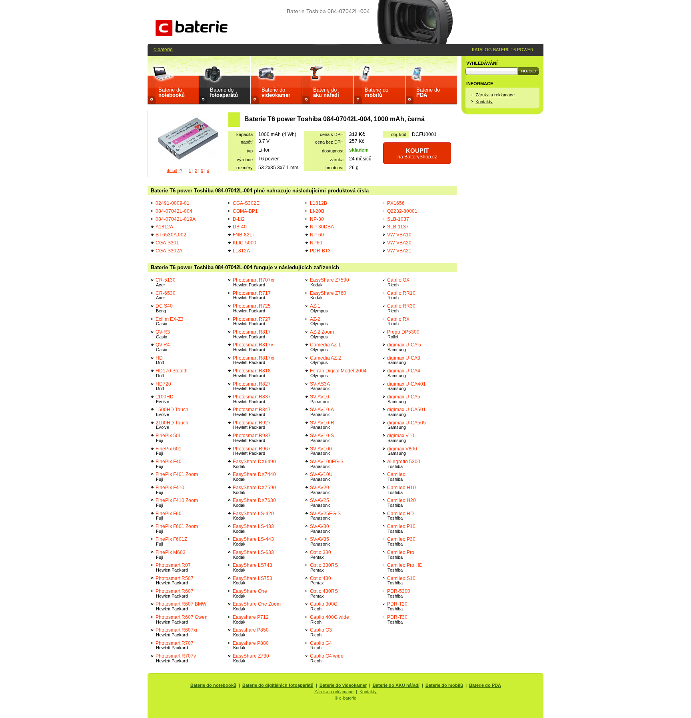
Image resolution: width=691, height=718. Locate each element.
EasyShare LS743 (252, 567)
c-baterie (163, 49)
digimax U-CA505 (406, 425)
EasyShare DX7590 (254, 490)
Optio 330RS (324, 567)
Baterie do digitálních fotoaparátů (278, 685)
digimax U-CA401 (406, 386)
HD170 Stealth (172, 373)
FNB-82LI (243, 234)
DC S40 (164, 308)
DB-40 (240, 226)
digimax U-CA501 (406, 412)
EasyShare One (250, 593)
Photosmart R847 (252, 412)
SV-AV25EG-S (325, 516)
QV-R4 (163, 347)
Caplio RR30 (401, 308)
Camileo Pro (400, 555)
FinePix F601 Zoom (177, 529)
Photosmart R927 (252, 425)
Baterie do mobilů (444, 685)
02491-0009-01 (173, 203)
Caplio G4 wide (327, 658)
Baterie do (171, 92)
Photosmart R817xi (253, 360)
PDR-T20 (397, 606)
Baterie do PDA (485, 685)
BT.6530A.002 (171, 234)
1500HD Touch (172, 412)
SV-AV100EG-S (327, 464)
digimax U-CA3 (403, 360)
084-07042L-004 (174, 211)
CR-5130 (166, 282)
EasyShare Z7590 (329, 282)
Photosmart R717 (252, 295)
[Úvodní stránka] (192, 34)
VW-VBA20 (399, 242)
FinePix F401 (170, 464)
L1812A (241, 250)
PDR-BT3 (320, 250)
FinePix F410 (170, 490)
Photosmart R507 (175, 581)
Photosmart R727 (252, 321)
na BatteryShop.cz (417, 153)
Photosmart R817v (253, 347)
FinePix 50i (168, 438)
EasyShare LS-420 (253, 516)
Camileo (396, 477)
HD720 (163, 386)
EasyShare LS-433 (253, 529)
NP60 (316, 242)
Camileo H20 (401, 503)
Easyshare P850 (251, 632)
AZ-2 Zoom (322, 334)
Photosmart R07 (173, 567)
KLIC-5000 (244, 242)
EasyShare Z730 (251, 658)
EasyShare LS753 (252, 581)
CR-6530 (166, 295)
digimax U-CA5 (403, 399)
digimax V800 (402, 451)
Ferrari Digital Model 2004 (338, 373)
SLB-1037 (398, 219)
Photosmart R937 (252, 438)
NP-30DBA (322, 226)
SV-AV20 (320, 490)
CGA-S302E (246, 203)
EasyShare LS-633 (253, 555)
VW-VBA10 (399, 234)
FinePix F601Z (171, 541)
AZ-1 (319, 308)
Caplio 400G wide (329, 619)
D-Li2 (239, 219)
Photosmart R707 (175, 645)
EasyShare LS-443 (253, 541)
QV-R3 (163, 334)
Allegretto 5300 (403, 464)
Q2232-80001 (402, 211)
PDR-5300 (398, 593)
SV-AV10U (321, 477)
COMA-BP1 (245, 211)
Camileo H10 (401, 490)
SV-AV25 (320, 503)
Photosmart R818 (252, 373)
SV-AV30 (320, 529)
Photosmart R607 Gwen (182, 619)
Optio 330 (320, 555)
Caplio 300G (324, 606)
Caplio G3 (321, 632)
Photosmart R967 (253, 451)
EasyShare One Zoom (257, 606)
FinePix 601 (169, 451)
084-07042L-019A (176, 219)
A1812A (164, 226)
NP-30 (317, 219)
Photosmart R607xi (176, 632)
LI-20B (317, 211)
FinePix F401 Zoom (177, 477)
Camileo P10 (401, 529)
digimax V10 (400, 438)
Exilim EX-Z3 (170, 321)
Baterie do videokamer (343, 685)
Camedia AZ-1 (325, 347)
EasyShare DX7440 (254, 477)
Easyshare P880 (251, 645)
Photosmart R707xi (253, 282)
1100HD (165, 399)
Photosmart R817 (252, 334)
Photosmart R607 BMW (181, 606)
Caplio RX (398, 321)
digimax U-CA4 (403, 373)
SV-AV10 (320, 399)
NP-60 (317, 234)
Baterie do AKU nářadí (396, 685)
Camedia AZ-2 (325, 360)
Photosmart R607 (175, 593)
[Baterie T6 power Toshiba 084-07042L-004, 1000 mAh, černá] (188, 139)
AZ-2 (319, 321)
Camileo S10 (401, 581)
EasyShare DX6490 (254, 464)
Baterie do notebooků (213, 685)
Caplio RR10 (401, 295)
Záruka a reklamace (495, 94)
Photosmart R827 (252, 386)
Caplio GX (398, 282)
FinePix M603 (171, 555)
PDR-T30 (397, 619)
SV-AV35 (320, 541)
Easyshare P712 (251, 619)
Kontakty (484, 101)
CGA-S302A (169, 250)
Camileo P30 (401, 541)
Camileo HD (400, 516)
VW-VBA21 (399, 250)
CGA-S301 (167, 242)
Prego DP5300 (403, 334)
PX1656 (396, 203)
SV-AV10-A (322, 412)
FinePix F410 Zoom (177, 503)
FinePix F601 (170, 516)
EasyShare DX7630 (254, 503)
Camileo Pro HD (405, 567)
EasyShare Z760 (328, 295)
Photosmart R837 (252, 399)
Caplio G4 (321, 645)
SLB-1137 (398, 226)
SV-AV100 (321, 451)
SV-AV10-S (322, 438)
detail (172, 170)
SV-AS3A (320, 386)
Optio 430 (320, 581)
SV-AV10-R (322, 425)
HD (160, 360)
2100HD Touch (172, 425)
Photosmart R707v (176, 658)
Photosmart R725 (252, 308)
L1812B (318, 203)
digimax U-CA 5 (404, 347)
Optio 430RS (324, 593)
